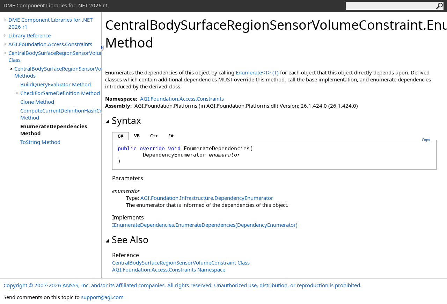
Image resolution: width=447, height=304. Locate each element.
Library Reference (29, 35)
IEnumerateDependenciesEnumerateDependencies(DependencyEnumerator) (205, 224)
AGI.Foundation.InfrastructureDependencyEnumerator (206, 197)
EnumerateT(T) (257, 72)
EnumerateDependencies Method (53, 130)
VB (137, 136)
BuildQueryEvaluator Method (55, 84)
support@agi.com (102, 297)
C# (120, 136)
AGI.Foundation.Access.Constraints (50, 44)
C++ (154, 136)
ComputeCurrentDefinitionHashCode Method (60, 114)
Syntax (126, 120)
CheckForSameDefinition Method (60, 92)
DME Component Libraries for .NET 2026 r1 (50, 23)
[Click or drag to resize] (103, 48)
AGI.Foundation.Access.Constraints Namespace (168, 269)
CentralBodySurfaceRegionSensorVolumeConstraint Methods (57, 72)
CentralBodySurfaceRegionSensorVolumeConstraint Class (54, 56)
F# (171, 136)
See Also (130, 239)
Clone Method (37, 101)
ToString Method (40, 141)
